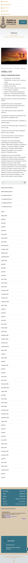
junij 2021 (3, 372)
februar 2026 (4, 238)
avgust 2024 (4, 305)
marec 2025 (3, 279)
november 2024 (4, 294)
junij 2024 (3, 313)
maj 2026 (3, 226)
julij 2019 (3, 425)
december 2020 (4, 384)
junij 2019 (3, 428)
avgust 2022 (4, 357)
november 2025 (4, 249)
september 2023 (5, 346)
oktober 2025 (4, 253)
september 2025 (5, 256)
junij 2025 (3, 268)
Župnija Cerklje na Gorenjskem (13, 556)
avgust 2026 (4, 215)
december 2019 (4, 410)
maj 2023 (3, 354)
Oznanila (11, 68)
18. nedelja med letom (6, 202)
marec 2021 (3, 376)
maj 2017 (3, 477)
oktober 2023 (4, 342)
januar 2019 (4, 447)
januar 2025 (4, 286)
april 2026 (3, 230)
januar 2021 (4, 380)
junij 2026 (3, 223)
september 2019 (5, 417)
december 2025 (4, 245)
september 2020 (5, 387)
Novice (6, 68)
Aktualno (3, 68)
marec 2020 (3, 399)
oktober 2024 (4, 298)
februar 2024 (4, 327)
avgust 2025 (4, 260)
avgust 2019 (4, 421)
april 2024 (3, 320)
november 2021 (4, 365)
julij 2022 (3, 361)
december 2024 (4, 290)
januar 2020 (4, 406)
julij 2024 (3, 309)
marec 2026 (3, 234)
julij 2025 (3, 264)
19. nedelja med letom (6, 199)
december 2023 (4, 335)
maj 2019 (3, 432)
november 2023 (4, 339)
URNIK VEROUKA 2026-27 (6, 191)
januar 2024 (4, 331)
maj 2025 (3, 271)
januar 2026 (4, 241)
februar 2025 (4, 283)
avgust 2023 (4, 350)
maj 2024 (3, 316)
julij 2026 (3, 219)
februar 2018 (4, 466)
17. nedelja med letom (6, 206)
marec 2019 (3, 440)
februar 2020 (4, 402)
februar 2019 (4, 443)
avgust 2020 (4, 391)
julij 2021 (3, 369)
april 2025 (3, 275)
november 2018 (4, 455)
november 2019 (4, 414)
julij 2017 (3, 473)
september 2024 (5, 301)
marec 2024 (3, 324)
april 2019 (3, 436)
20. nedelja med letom (6, 195)
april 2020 (3, 395)
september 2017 (5, 470)
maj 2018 (3, 458)
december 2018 (4, 451)
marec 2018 (3, 462)
